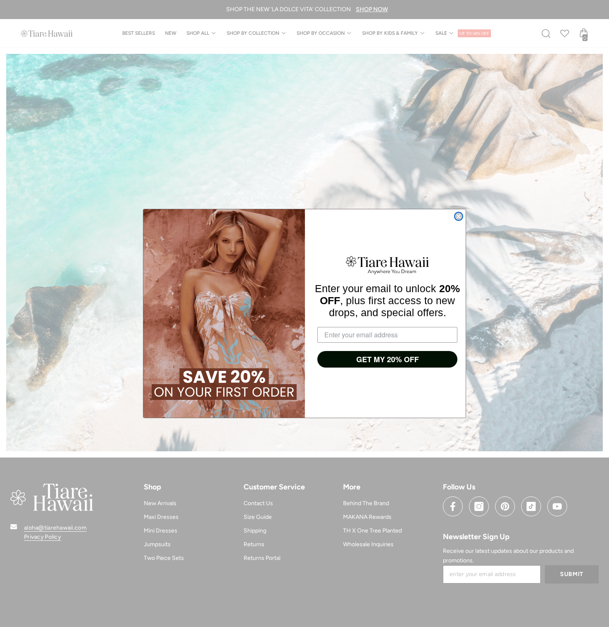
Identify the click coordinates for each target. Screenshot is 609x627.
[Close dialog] (458, 216)
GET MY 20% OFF (387, 359)
